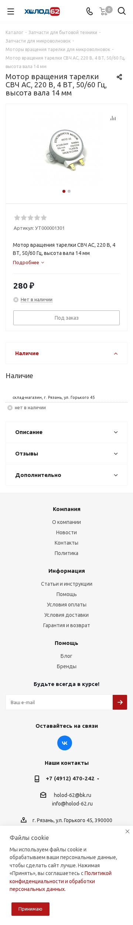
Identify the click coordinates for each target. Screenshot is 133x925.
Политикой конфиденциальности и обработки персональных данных (61, 881)
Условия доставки (66, 615)
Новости (66, 532)
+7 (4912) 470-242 (70, 778)
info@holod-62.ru (72, 804)
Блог (66, 656)
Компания (67, 509)
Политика (66, 553)
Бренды (66, 666)
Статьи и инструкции (66, 584)
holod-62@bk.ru (72, 795)
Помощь (67, 594)
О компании (66, 522)
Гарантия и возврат (66, 625)
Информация (66, 571)
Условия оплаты (66, 605)
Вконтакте (64, 743)
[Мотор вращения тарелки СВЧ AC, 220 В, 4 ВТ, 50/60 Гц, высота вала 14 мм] (66, 150)
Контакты (66, 543)
